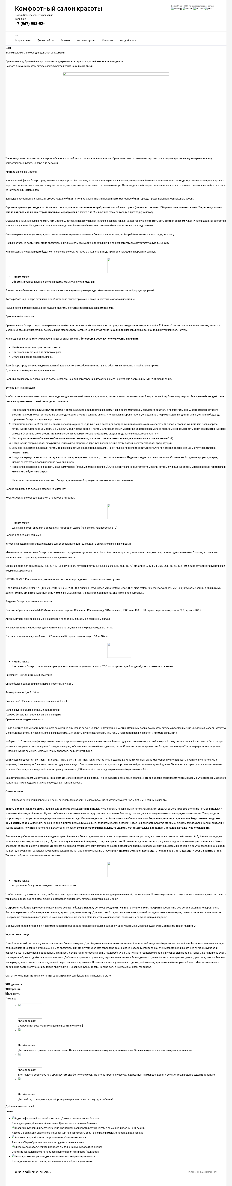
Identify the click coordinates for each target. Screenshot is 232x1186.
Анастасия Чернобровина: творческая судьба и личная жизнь (48, 1142)
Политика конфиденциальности (201, 1172)
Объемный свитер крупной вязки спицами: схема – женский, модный (53, 281)
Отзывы (65, 40)
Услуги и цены (22, 40)
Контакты (107, 40)
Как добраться (128, 40)
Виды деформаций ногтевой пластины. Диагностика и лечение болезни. (54, 1123)
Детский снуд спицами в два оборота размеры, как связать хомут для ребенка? (65, 1099)
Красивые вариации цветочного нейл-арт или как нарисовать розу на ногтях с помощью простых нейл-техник (77, 1132)
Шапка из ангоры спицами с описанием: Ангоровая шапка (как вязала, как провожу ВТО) (64, 527)
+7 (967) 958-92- (30, 23)
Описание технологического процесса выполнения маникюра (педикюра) (55, 1151)
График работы (45, 40)
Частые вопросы (86, 40)
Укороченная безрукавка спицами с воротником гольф (44, 885)
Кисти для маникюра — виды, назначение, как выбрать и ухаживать (52, 1161)
